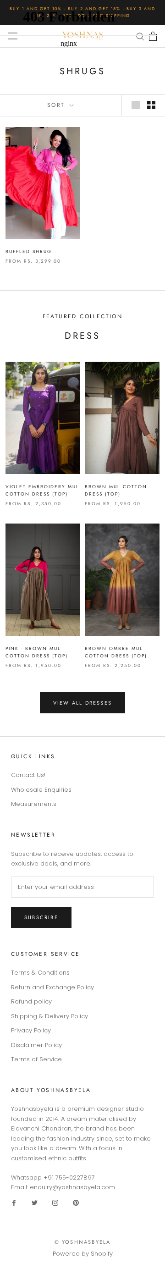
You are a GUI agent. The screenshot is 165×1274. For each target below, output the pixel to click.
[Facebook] (14, 1202)
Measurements (33, 804)
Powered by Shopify (83, 1253)
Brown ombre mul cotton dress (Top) (116, 652)
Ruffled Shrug (29, 251)
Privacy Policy (31, 1030)
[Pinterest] (76, 1202)
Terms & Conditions (40, 972)
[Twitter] (35, 1202)
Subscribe (41, 917)
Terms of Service (36, 1059)
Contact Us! (28, 775)
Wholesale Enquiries (41, 789)
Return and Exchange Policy (52, 987)
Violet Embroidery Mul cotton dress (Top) (42, 490)
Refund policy (31, 1001)
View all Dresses (82, 702)
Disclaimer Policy (36, 1045)
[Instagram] (55, 1202)
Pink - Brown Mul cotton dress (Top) (37, 652)
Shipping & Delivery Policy (49, 1016)
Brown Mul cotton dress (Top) (116, 490)
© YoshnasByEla (83, 1242)
